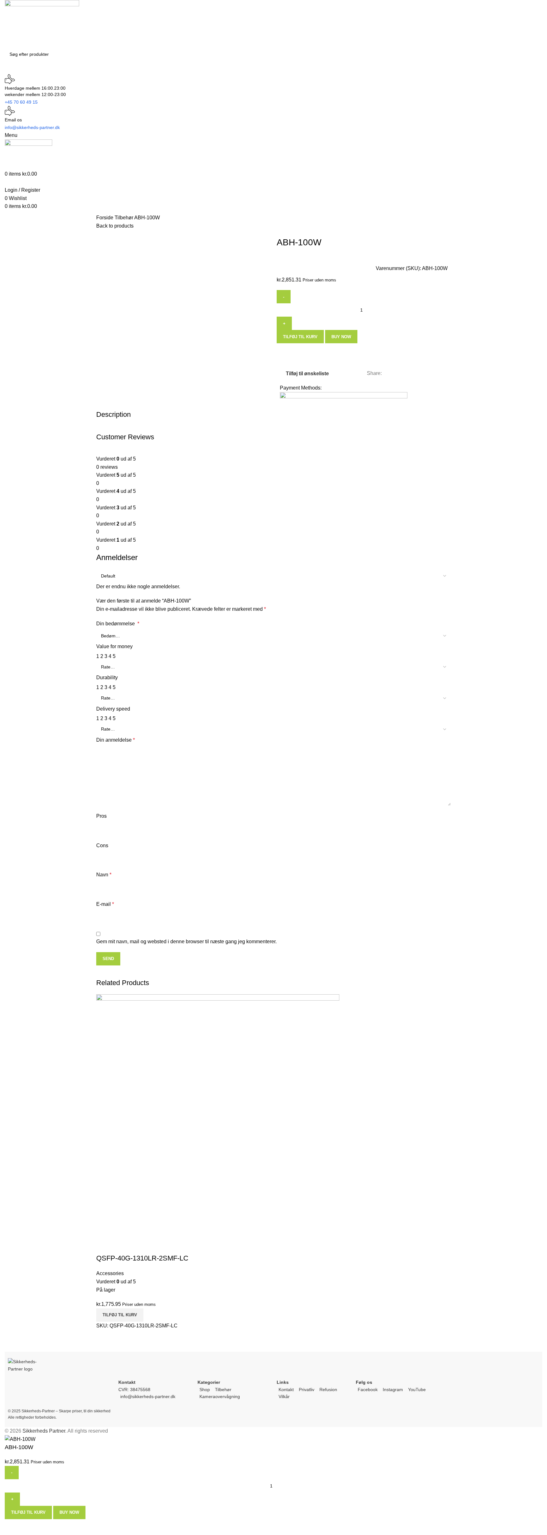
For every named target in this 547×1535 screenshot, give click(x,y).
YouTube (417, 1389)
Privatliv (306, 1389)
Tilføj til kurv (300, 336)
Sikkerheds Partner (43, 1431)
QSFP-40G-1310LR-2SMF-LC (142, 1258)
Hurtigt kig (104, 1246)
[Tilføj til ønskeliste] (121, 1246)
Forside (105, 217)
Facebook (368, 1389)
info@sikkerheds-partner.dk (147, 1396)
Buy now (341, 336)
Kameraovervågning (219, 1396)
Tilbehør (124, 217)
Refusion (328, 1389)
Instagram (393, 1389)
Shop (204, 1389)
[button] (119, 1315)
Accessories (110, 1273)
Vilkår (284, 1396)
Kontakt (286, 1389)
